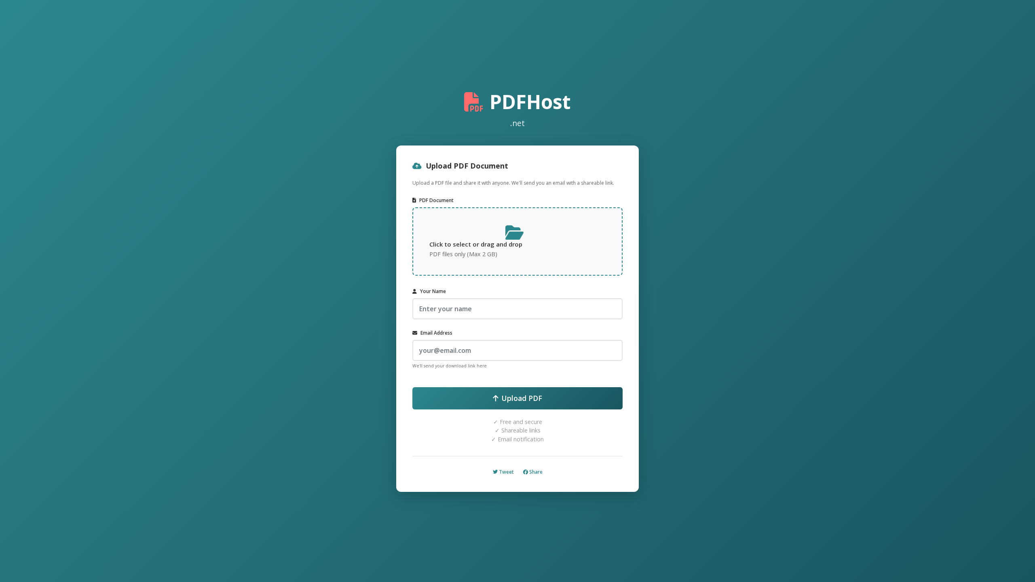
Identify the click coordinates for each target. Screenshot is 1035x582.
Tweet (506, 471)
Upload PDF (521, 398)
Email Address (436, 332)
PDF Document (436, 200)
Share (535, 471)
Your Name (433, 291)
